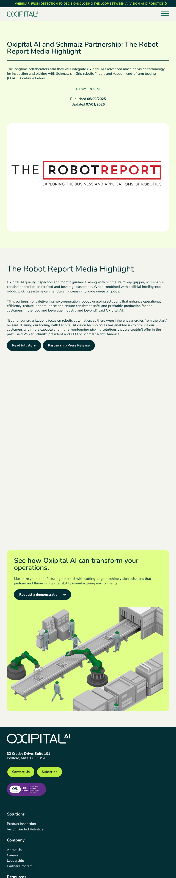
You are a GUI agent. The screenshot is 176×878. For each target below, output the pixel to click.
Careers (13, 855)
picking (96, 329)
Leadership (15, 860)
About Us (14, 849)
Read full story (24, 345)
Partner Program (20, 866)
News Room (88, 89)
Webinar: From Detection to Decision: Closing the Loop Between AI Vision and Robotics (89, 4)
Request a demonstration (39, 594)
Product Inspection (21, 823)
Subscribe (49, 771)
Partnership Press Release (69, 345)
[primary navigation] (165, 13)
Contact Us (21, 771)
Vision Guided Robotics (25, 829)
